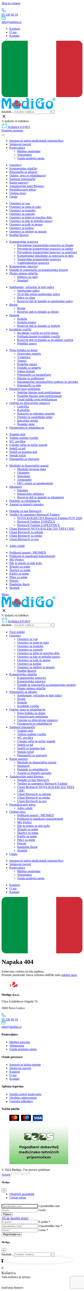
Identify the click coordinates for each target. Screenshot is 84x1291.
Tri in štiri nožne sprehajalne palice (38, 294)
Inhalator (22, 490)
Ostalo (13, 196)
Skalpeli (14, 587)
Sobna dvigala (26, 371)
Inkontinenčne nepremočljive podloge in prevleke (47, 381)
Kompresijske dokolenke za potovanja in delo (45, 255)
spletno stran (69, 975)
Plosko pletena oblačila (23, 273)
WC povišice (17, 441)
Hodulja (22, 318)
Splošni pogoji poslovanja (25, 1094)
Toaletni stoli (17, 434)
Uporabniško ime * (50, 1226)
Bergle (13, 304)
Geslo (42, 1210)
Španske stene (26, 424)
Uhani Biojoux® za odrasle (26, 532)
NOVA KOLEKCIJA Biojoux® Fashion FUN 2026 (49, 518)
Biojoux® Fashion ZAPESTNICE (38, 525)
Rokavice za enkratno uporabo (36, 413)
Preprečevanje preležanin (24, 389)
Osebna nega (17, 193)
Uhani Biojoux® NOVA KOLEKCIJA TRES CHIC (42, 528)
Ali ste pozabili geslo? (15, 1218)
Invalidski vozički (20, 329)
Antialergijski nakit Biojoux (26, 186)
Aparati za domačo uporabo (26, 504)
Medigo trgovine (19, 1042)
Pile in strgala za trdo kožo (25, 563)
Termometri (24, 479)
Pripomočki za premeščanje (34, 374)
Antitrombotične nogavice (33, 262)
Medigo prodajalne (28, 151)
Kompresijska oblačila (23, 168)
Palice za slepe (26, 297)
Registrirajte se (11, 1234)
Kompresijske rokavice (23, 266)
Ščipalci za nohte (19, 566)
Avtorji (6, 1174)
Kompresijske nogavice (23, 241)
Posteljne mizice (27, 364)
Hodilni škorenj (19, 235)
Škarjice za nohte (19, 570)
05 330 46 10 (10, 14)
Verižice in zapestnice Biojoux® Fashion (34, 514)
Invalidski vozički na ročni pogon (37, 333)
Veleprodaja (24, 154)
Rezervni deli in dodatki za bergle (38, 311)
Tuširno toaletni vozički (23, 437)
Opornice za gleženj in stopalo (28, 231)
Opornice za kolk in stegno (26, 224)
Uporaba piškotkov (21, 1101)
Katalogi (14, 28)
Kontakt (14, 35)
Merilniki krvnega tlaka (31, 469)
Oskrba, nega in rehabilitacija (27, 175)
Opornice (15, 165)
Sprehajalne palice (28, 290)
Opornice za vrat (19, 203)
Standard (22, 280)
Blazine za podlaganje (30, 378)
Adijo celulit (17, 546)
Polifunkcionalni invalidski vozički (38, 336)
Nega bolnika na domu (23, 350)
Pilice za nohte (18, 577)
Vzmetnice (23, 357)
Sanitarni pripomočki (22, 179)
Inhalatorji (15, 486)
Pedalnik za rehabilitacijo (24, 501)
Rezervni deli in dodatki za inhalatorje (40, 497)
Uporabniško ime (49, 1206)
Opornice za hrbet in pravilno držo (30, 217)
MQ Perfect (16, 559)
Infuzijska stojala (27, 420)
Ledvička (23, 406)
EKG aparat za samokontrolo (35, 483)
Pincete (13, 580)
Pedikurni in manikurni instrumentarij (32, 556)
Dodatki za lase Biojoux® (25, 511)
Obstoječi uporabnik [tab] (21, 1194)
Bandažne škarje (19, 584)
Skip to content (11, 3)
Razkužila (23, 410)
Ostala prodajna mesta (30, 158)
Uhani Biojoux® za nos (24, 539)
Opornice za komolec (22, 210)
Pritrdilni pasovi (27, 343)
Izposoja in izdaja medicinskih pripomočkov (36, 140)
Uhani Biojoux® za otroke (25, 535)
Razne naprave (18, 182)
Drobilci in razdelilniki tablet (34, 417)
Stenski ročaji (17, 455)
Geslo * (43, 1230)
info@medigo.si (11, 22)
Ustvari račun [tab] (17, 1197)
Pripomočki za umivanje (24, 459)
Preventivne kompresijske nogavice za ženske (45, 245)
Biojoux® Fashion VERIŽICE (36, 521)
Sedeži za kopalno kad (23, 452)
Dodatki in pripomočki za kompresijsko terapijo (38, 270)
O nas (13, 32)
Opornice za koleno (21, 228)
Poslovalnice (17, 147)
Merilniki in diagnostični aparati (28, 465)
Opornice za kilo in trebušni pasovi (30, 221)
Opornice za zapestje (22, 214)
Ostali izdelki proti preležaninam (37, 399)
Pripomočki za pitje (29, 385)
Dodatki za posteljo (29, 367)
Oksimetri (23, 472)
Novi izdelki (17, 632)
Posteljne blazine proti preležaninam (39, 396)
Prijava (7, 1214)
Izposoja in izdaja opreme (25, 1064)
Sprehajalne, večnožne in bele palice (31, 287)
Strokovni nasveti (20, 144)
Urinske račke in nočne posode (28, 445)
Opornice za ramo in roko (25, 206)
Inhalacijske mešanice (30, 493)
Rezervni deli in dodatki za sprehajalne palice (45, 301)
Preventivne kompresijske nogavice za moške (45, 248)
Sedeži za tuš (17, 448)
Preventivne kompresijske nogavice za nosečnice (47, 252)
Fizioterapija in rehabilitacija (26, 427)
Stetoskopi (23, 476)
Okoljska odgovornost (23, 1097)
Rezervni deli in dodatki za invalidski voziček (45, 340)
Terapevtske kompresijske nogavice (39, 259)
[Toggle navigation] (3, 135)
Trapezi (21, 360)
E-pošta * (44, 1221)
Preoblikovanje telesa (22, 189)
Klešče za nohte (19, 573)
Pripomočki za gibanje (23, 172)
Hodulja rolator (26, 322)
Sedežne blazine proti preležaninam (39, 392)
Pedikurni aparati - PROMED (27, 552)
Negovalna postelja (29, 353)
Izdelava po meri (27, 277)
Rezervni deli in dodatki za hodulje (38, 325)
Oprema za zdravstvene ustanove (29, 403)
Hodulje (14, 315)
